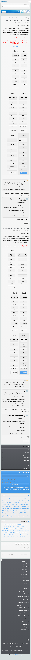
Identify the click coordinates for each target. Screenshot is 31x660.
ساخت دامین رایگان (24, 526)
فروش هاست (9, 534)
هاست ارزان (13, 499)
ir (3, 479)
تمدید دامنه (20, 504)
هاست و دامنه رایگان (14, 508)
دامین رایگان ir (17, 536)
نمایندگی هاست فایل (23, 610)
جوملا (3, 536)
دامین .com (27, 536)
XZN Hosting (18, 655)
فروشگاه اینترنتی (23, 629)
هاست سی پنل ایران (22, 502)
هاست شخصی (24, 569)
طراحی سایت (24, 621)
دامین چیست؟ (8, 536)
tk (15, 479)
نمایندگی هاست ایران (23, 607)
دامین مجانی (6, 526)
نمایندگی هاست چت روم (22, 605)
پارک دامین (9, 526)
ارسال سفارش (15, 88)
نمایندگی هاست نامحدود (22, 602)
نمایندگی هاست (19, 506)
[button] (29, 2)
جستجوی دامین (11, 524)
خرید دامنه (11, 502)
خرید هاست (23, 510)
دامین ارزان (6, 532)
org (13, 479)
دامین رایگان (12, 530)
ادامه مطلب (25, 223)
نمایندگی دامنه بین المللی (22, 596)
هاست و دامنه (17, 538)
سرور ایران (4, 510)
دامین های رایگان (12, 536)
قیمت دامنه (15, 46)
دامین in (24, 536)
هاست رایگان (26, 499)
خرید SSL (22, 516)
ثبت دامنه (16, 502)
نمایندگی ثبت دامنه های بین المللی (17, 21)
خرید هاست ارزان (8, 514)
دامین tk (12, 534)
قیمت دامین (27, 530)
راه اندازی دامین (5, 534)
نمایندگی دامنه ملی (12, 506)
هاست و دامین (18, 528)
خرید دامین (21, 532)
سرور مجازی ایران (11, 510)
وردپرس (18, 524)
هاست (19, 500)
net (10, 479)
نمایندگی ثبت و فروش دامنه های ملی (16, 228)
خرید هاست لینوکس (6, 516)
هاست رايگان (25, 524)
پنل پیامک (8, 504)
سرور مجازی (18, 510)
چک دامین (16, 526)
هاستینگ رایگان (22, 508)
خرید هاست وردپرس (15, 516)
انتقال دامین (19, 526)
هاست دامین (22, 534)
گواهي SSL (9, 512)
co (6, 482)
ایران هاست (26, 534)
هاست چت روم (19, 499)
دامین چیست (10, 532)
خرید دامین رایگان (6, 524)
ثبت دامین (5, 530)
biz (14, 482)
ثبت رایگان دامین (24, 528)
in (3, 482)
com (7, 479)
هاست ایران (7, 499)
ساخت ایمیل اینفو (16, 514)
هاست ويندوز (15, 512)
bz (9, 482)
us (11, 482)
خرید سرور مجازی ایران (24, 512)
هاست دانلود (14, 500)
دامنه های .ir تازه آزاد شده (21, 591)
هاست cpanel (24, 514)
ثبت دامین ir (21, 536)
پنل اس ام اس (14, 504)
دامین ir (17, 530)
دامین (4, 536)
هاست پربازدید (24, 500)
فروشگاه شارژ (24, 627)
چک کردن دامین (7, 528)
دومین (21, 528)
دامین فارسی (15, 534)
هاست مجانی (13, 538)
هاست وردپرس (8, 500)
